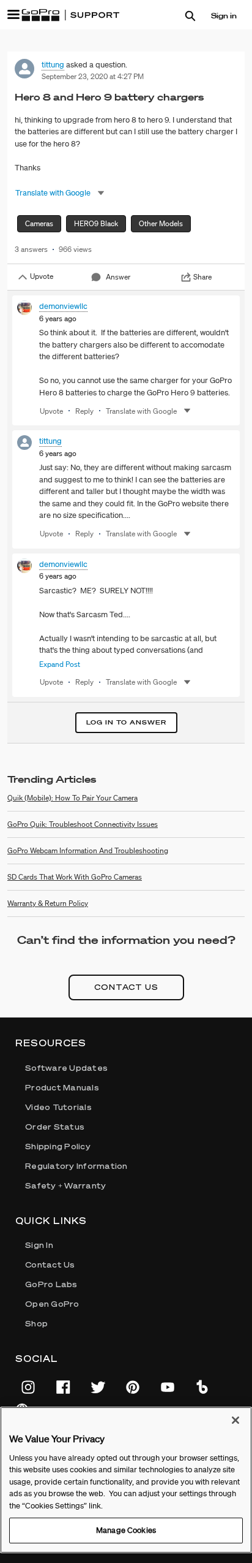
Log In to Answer (126, 722)
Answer (118, 277)
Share (202, 277)
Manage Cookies (126, 1530)
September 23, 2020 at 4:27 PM (93, 76)
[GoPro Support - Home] (70, 15)
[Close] (235, 1420)
